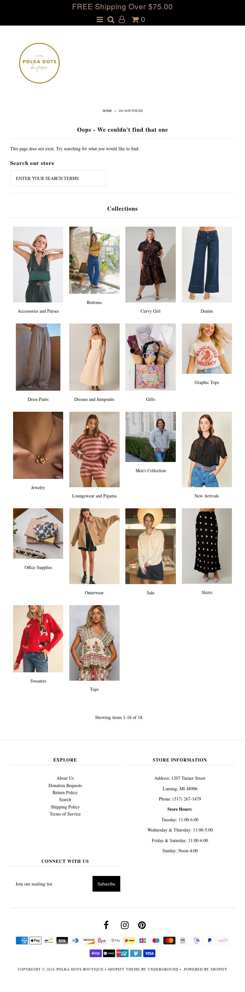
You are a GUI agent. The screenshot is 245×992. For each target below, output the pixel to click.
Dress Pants (38, 399)
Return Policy (65, 792)
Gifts (150, 399)
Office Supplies (38, 567)
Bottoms (94, 302)
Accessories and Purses (38, 311)
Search (65, 799)
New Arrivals (207, 496)
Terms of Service (65, 814)
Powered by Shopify (205, 969)
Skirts (207, 592)
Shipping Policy (65, 807)
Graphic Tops (207, 382)
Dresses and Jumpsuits (94, 399)
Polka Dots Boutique (80, 969)
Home (107, 110)
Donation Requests (65, 785)
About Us (65, 778)
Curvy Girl (150, 311)
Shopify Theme (124, 969)
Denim (207, 311)
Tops (94, 689)
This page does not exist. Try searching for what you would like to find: (74, 148)
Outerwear (94, 593)
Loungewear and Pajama (94, 496)
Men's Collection (151, 470)
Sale (150, 593)
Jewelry (38, 487)
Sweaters (38, 681)
